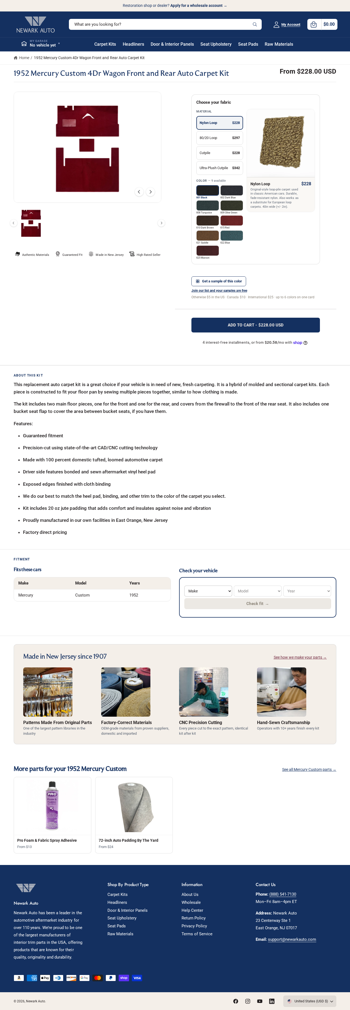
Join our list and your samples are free (219, 291)
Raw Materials (120, 933)
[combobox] (165, 24)
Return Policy (194, 918)
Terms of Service (197, 933)
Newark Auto (35, 1001)
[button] (322, 24)
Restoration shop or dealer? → (175, 5)
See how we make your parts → (300, 657)
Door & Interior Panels (127, 910)
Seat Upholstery (121, 918)
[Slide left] (139, 191)
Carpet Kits (117, 894)
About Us (190, 894)
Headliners (117, 902)
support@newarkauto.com (292, 939)
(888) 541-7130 (282, 894)
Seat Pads (116, 926)
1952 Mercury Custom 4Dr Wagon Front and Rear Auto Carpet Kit (89, 58)
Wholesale (191, 902)
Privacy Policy (194, 926)
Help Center (192, 910)
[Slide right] (150, 191)
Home (24, 58)
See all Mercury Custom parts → (309, 769)
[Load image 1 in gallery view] (31, 223)
